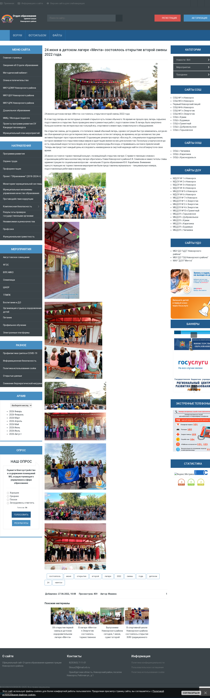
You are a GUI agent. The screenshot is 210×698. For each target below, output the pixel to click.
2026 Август (15, 434)
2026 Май (14, 424)
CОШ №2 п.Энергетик (184, 114)
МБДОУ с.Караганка (183, 223)
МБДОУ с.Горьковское (184, 214)
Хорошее (14, 493)
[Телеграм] (194, 3)
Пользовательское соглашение (147, 667)
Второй (95, 576)
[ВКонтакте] (201, 3)
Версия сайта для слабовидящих (67, 3)
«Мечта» (58, 582)
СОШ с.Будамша (181, 120)
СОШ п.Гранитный (182, 123)
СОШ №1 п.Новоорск (183, 97)
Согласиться (191, 693)
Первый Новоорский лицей (186, 104)
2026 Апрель (15, 421)
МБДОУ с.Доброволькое (185, 217)
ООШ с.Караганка (182, 154)
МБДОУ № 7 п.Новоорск (185, 197)
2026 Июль (14, 431)
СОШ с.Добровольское (184, 127)
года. (141, 576)
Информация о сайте (32, 3)
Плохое (13, 499)
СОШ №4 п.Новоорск (183, 107)
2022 (119, 576)
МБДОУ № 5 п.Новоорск (185, 191)
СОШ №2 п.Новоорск (183, 101)
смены (130, 576)
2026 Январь (15, 411)
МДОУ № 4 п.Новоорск (184, 188)
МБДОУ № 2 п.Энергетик (185, 204)
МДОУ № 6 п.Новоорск (184, 194)
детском (153, 576)
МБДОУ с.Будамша (183, 227)
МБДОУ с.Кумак (181, 220)
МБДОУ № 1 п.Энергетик (185, 201)
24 (48, 582)
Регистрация (169, 18)
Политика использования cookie (147, 672)
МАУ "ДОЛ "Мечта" (182, 260)
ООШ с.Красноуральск (184, 157)
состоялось (55, 576)
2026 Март (14, 418)
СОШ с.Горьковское (183, 130)
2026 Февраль (16, 414)
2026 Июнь (14, 427)
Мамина (112, 594)
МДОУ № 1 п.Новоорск (184, 178)
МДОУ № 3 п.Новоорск (184, 185)
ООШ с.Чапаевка (181, 151)
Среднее (14, 496)
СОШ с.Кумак (179, 117)
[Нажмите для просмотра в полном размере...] (106, 108)
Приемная (9, 3)
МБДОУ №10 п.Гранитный (186, 210)
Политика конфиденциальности (147, 662)
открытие (81, 576)
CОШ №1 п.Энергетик (184, 110)
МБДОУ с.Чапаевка (183, 230)
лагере (108, 576)
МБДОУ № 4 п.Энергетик (185, 207)
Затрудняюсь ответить (22, 503)
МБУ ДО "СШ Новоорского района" (190, 257)
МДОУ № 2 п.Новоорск (184, 181)
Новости (180, 60)
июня (68, 576)
